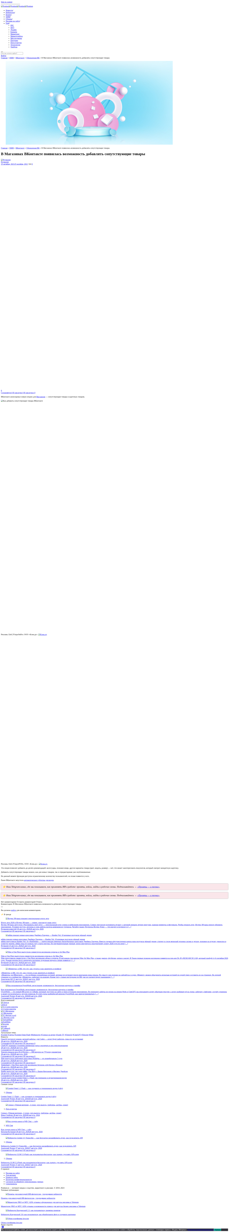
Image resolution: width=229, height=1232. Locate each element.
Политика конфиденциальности (19, 1180)
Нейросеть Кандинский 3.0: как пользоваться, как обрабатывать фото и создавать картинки (38, 1214)
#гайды (11, 1035)
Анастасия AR (7, 979)
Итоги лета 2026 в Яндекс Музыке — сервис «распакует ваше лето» (29, 923)
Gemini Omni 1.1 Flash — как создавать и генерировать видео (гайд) (28, 1096)
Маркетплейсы (16, 36)
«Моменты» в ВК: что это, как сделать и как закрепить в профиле (28, 973)
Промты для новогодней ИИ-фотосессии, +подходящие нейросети (28, 1198)
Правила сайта (12, 1177)
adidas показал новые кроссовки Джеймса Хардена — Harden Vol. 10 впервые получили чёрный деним (43, 939)
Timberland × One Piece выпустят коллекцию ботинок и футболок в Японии (31, 1065)
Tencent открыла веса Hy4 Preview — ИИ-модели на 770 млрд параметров (31, 1052)
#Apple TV (60, 1035)
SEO (12, 28)
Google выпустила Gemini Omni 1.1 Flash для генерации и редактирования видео (34, 1078)
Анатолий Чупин (8, 996)
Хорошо (217, 1230)
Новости (9, 10)
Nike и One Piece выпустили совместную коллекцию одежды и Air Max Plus (32, 956)
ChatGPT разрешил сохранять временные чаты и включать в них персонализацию (34, 1046)
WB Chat (9, 1125)
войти (13, 910)
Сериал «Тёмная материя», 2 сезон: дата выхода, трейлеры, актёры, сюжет (31, 1113)
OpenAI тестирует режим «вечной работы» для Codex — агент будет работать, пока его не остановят (42, 1039)
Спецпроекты (11, 1184)
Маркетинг (15, 34)
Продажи (14, 40)
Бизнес (8, 15)
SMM (8, 17)
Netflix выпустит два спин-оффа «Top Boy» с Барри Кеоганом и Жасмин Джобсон (34, 1071)
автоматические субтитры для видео (39, 880)
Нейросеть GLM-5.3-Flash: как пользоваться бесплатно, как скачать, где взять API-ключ (36, 1163)
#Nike (91, 1035)
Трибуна (13, 47)
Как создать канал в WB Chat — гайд (16, 1130)
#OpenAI (68, 1035)
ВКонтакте (20, 58)
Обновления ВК (33, 58)
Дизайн (13, 30)
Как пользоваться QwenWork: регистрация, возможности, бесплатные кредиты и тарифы (37, 990)
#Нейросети (36, 1035)
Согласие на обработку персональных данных (24, 1182)
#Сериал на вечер (48, 1035)
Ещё (7, 23)
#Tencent (84, 1035)
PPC (12, 25)
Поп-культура (16, 43)
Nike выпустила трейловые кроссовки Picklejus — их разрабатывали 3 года (31, 1058)
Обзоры (9, 19)
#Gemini (4, 1035)
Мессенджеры (16, 38)
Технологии (15, 45)
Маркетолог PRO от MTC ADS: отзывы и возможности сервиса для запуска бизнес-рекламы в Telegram (43, 1206)
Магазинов (40, 397)
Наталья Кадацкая (8, 1132)
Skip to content (6, 2)
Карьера (13, 32)
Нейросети (10, 12)
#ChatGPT (77, 1035)
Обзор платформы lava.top (11, 1223)
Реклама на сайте (13, 21)
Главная (4, 58)
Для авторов (11, 1175)
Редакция (5, 162)
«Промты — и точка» (148, 887)
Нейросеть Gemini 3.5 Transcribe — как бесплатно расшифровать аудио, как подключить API (38, 1146)
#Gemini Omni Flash (22, 1035)
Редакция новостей (9, 929)
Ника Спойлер (7, 1115)
